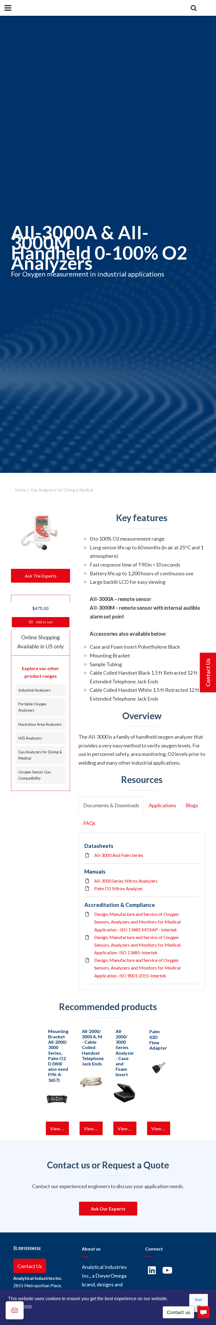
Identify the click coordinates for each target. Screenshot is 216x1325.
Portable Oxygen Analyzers (32, 707)
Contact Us (29, 1266)
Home (20, 490)
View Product (59, 1128)
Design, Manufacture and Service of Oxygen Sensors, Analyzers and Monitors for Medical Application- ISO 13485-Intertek (137, 944)
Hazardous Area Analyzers (40, 724)
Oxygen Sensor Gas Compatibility (34, 775)
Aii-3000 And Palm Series (118, 855)
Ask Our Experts (108, 1208)
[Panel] (8, 8)
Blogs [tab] (192, 805)
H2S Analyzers (30, 738)
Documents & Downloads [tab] (111, 805)
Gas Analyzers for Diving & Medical (62, 490)
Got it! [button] (198, 1303)
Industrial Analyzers (34, 690)
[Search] (193, 8)
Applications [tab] (162, 805)
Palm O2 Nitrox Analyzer (118, 888)
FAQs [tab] (89, 823)
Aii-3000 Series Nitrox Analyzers (126, 880)
